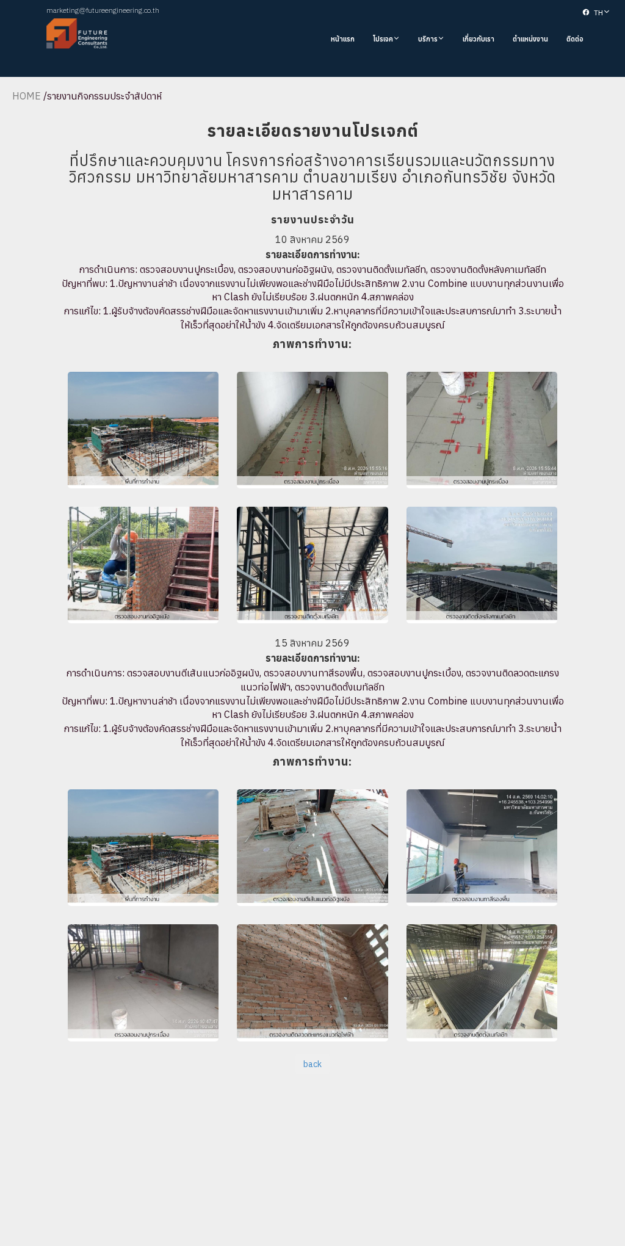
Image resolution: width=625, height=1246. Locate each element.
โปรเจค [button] (383, 39)
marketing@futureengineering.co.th (102, 10)
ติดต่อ (574, 39)
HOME (26, 96)
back (312, 1064)
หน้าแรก (343, 39)
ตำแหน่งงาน (530, 39)
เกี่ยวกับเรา (478, 39)
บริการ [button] (428, 39)
